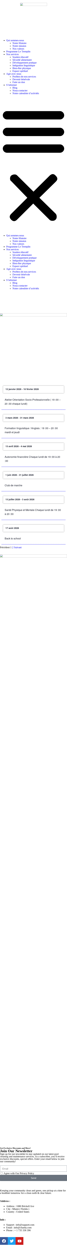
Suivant (18, 547)
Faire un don (18, 82)
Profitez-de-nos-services (24, 76)
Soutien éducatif (20, 57)
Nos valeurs (18, 48)
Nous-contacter (19, 90)
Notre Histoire (19, 43)
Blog (14, 87)
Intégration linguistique (23, 65)
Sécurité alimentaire (22, 60)
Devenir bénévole (21, 79)
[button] (33, 164)
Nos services (12, 54)
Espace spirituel (20, 71)
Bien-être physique (21, 68)
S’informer (11, 85)
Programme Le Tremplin (18, 51)
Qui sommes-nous (15, 40)
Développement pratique (24, 62)
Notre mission (19, 46)
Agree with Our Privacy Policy (19, 1173)
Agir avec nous (13, 73)
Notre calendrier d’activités (25, 93)
